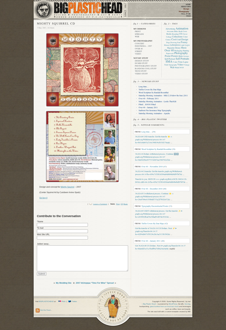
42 (166, 223)
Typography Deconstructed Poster (154, 206)
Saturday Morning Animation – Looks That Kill (157, 101)
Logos (187, 45)
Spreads (139, 34)
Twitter (74, 301)
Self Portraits (182, 58)
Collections (177, 36)
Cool (173, 39)
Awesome (170, 31)
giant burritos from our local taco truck (164, 306)
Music (125, 204)
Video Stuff (141, 73)
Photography (184, 11)
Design (186, 9)
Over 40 (139, 48)
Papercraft (170, 53)
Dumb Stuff (141, 63)
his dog (187, 304)
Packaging (178, 50)
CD (122, 204)
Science (186, 56)
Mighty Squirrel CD (56, 23)
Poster (168, 55)
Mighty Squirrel (67, 187)
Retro (181, 56)
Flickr (64, 301)
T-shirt (175, 62)
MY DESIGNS (140, 28)
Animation (182, 28)
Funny (184, 42)
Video (138, 53)
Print (118, 204)
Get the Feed (45, 310)
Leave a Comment (100, 204)
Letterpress (175, 44)
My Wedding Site (63, 283)
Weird (177, 67)
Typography (173, 65)
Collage (169, 37)
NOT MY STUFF (141, 58)
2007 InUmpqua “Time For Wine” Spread (95, 283)
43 (165, 166)
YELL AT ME (186, 14)
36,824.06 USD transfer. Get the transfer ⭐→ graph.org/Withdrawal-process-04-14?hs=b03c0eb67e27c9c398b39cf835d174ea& (153, 139)
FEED (188, 16)
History (166, 45)
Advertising (170, 28)
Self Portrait (170, 58)
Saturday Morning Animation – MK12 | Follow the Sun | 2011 (163, 95)
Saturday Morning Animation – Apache (154, 113)
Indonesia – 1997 (143, 46)
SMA (169, 61)
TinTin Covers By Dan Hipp (150, 89)
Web (137, 36)
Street (138, 51)
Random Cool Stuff (146, 68)
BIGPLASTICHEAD (46, 301)
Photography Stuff (146, 65)
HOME (188, 4)
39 (154, 131)
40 (165, 188)
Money (178, 48)
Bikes (176, 31)
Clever (185, 34)
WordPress (173, 304)
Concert (139, 43)
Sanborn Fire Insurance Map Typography (155, 110)
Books (169, 33)
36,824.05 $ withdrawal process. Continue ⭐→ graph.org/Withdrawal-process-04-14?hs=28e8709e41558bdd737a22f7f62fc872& (154, 196)
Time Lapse (183, 61)
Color (185, 36)
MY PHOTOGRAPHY (143, 40)
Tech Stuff (141, 71)
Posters (174, 55)
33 (170, 206)
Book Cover (183, 31)
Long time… (144, 86)
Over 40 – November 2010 (152, 166)
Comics (168, 39)
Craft (179, 39)
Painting (186, 50)
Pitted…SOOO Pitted (147, 104)
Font (178, 42)
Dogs (168, 42)
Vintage (186, 65)
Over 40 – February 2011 (149, 98)
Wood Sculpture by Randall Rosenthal (153, 92)
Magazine (171, 48)
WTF (182, 67)
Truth (166, 65)
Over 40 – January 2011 (148, 107)
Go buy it (43, 198)
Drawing (173, 42)
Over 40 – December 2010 (151, 188)
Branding (175, 34)
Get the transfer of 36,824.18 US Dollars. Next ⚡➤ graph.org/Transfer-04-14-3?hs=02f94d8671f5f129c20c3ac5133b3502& (156, 231)
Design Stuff (142, 60)
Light (182, 45)
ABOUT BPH (186, 6)
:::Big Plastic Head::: (150, 304)
